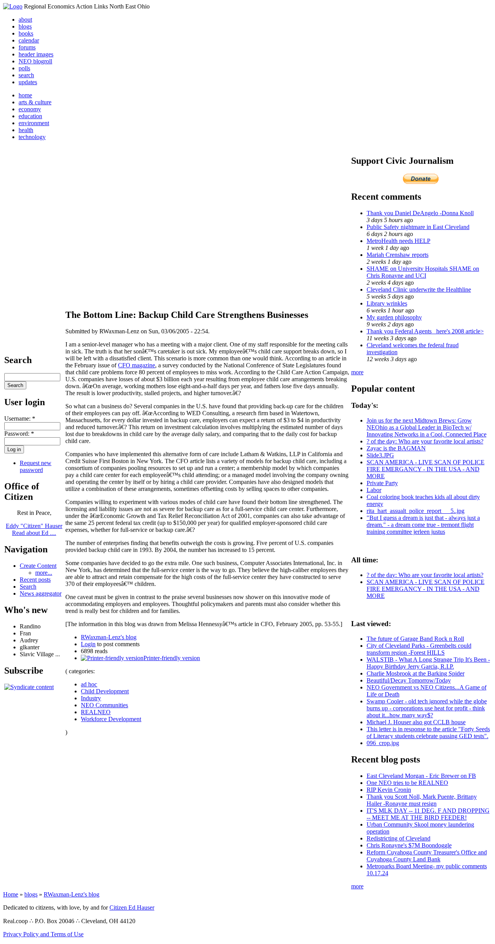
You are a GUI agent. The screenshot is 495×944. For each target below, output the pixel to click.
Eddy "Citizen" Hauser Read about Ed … (34, 529)
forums (27, 47)
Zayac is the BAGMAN (396, 448)
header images (36, 54)
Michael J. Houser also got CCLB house (416, 722)
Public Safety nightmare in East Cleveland (418, 227)
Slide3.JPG (380, 455)
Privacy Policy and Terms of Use (43, 934)
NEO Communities (104, 705)
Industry (91, 698)
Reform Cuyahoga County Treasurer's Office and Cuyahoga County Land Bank (427, 856)
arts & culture (35, 102)
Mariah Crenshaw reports (397, 254)
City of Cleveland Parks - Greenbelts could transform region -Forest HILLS (419, 649)
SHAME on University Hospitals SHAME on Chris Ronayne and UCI (423, 272)
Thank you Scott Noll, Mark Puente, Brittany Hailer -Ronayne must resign (422, 800)
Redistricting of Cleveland (398, 838)
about (25, 19)
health (26, 130)
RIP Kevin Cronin (389, 789)
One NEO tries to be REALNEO (407, 782)
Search (28, 586)
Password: (19, 433)
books (26, 33)
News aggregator (40, 593)
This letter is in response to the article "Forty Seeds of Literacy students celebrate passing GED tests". (428, 732)
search (26, 75)
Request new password (35, 466)
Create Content (38, 565)
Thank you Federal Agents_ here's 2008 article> (425, 331)
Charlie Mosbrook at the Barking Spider (415, 673)
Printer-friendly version (171, 658)
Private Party (382, 483)
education (30, 116)
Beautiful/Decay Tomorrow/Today (409, 680)
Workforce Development (111, 719)
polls (24, 68)
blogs (25, 26)
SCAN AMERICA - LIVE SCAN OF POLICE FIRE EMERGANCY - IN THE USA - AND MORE (426, 469)
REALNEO (96, 712)
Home (10, 894)
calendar (29, 40)
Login (88, 644)
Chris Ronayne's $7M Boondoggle (409, 845)
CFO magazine (136, 365)
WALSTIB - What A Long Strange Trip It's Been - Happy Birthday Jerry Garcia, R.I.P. (428, 663)
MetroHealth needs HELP (398, 241)
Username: (19, 418)
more (357, 372)
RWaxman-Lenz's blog (109, 637)
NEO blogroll (35, 61)
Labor (374, 490)
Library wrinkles (387, 303)
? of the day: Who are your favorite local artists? (425, 441)
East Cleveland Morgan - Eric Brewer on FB (421, 776)
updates (28, 82)
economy (30, 109)
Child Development (105, 691)
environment (34, 123)
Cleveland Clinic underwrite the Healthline (419, 289)
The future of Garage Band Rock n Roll (415, 638)
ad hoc (89, 684)
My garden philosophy (394, 317)
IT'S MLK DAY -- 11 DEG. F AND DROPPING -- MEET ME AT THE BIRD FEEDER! (428, 814)
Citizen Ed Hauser (131, 907)
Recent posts (35, 579)
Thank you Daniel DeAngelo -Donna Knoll (420, 213)
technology (32, 137)
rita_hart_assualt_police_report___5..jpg (415, 511)
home (25, 95)
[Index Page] (12, 6)
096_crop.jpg (383, 743)
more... (43, 572)
